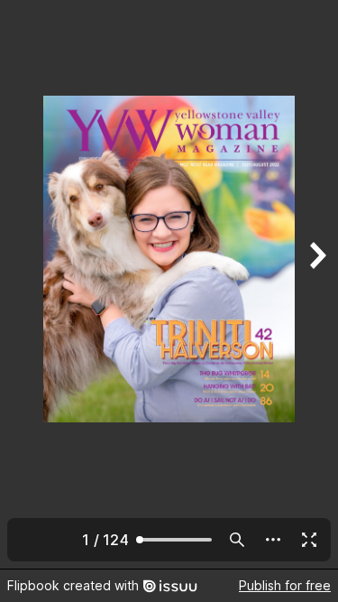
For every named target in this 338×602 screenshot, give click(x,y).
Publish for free (285, 585)
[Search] (237, 540)
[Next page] (316, 284)
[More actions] (273, 540)
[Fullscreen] (309, 540)
